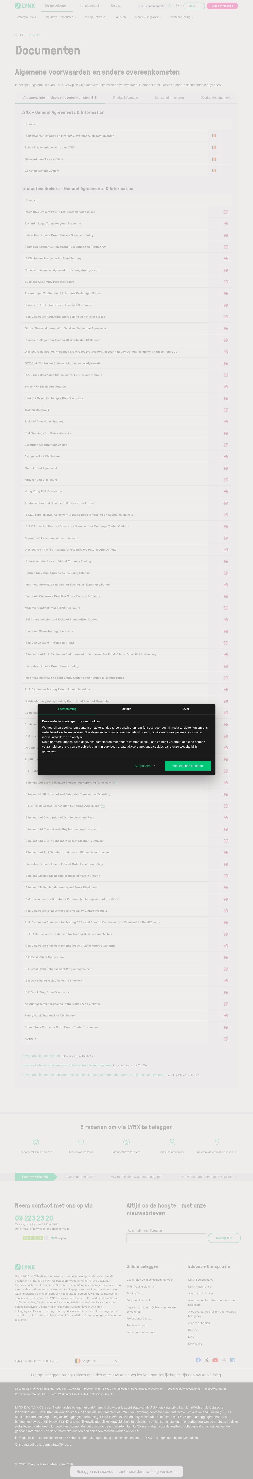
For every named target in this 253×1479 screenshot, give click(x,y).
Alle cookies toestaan (188, 766)
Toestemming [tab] (67, 708)
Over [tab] (185, 708)
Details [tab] (126, 708)
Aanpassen (143, 766)
